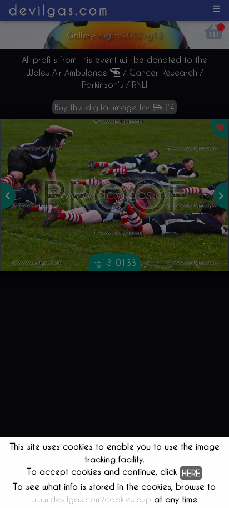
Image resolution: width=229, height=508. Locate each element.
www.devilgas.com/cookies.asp (90, 499)
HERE (191, 473)
